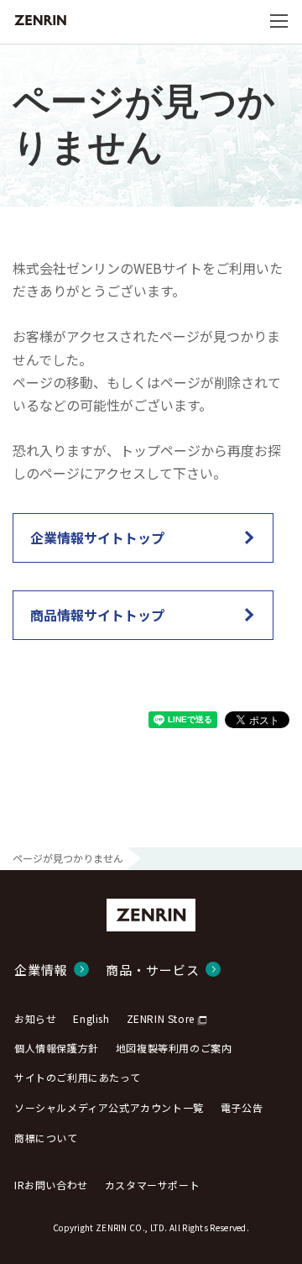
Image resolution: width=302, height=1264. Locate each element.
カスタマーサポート (152, 1184)
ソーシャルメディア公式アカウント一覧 (109, 1107)
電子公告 (242, 1107)
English (91, 1018)
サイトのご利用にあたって (77, 1077)
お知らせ (35, 1018)
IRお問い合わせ (51, 1184)
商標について (46, 1137)
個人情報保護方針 (56, 1048)
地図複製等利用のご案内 (174, 1048)
